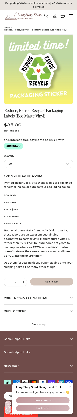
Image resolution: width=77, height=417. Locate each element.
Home (7, 27)
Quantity (9, 156)
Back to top (38, 324)
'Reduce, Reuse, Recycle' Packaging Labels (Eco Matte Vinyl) (35, 30)
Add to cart (51, 281)
